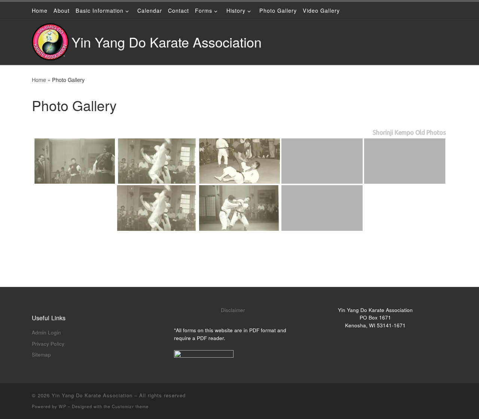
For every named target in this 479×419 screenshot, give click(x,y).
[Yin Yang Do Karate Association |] (50, 39)
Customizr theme (130, 406)
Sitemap (41, 354)
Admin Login (46, 332)
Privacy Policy (48, 343)
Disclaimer (233, 310)
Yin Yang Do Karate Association (92, 395)
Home (39, 79)
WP (62, 406)
